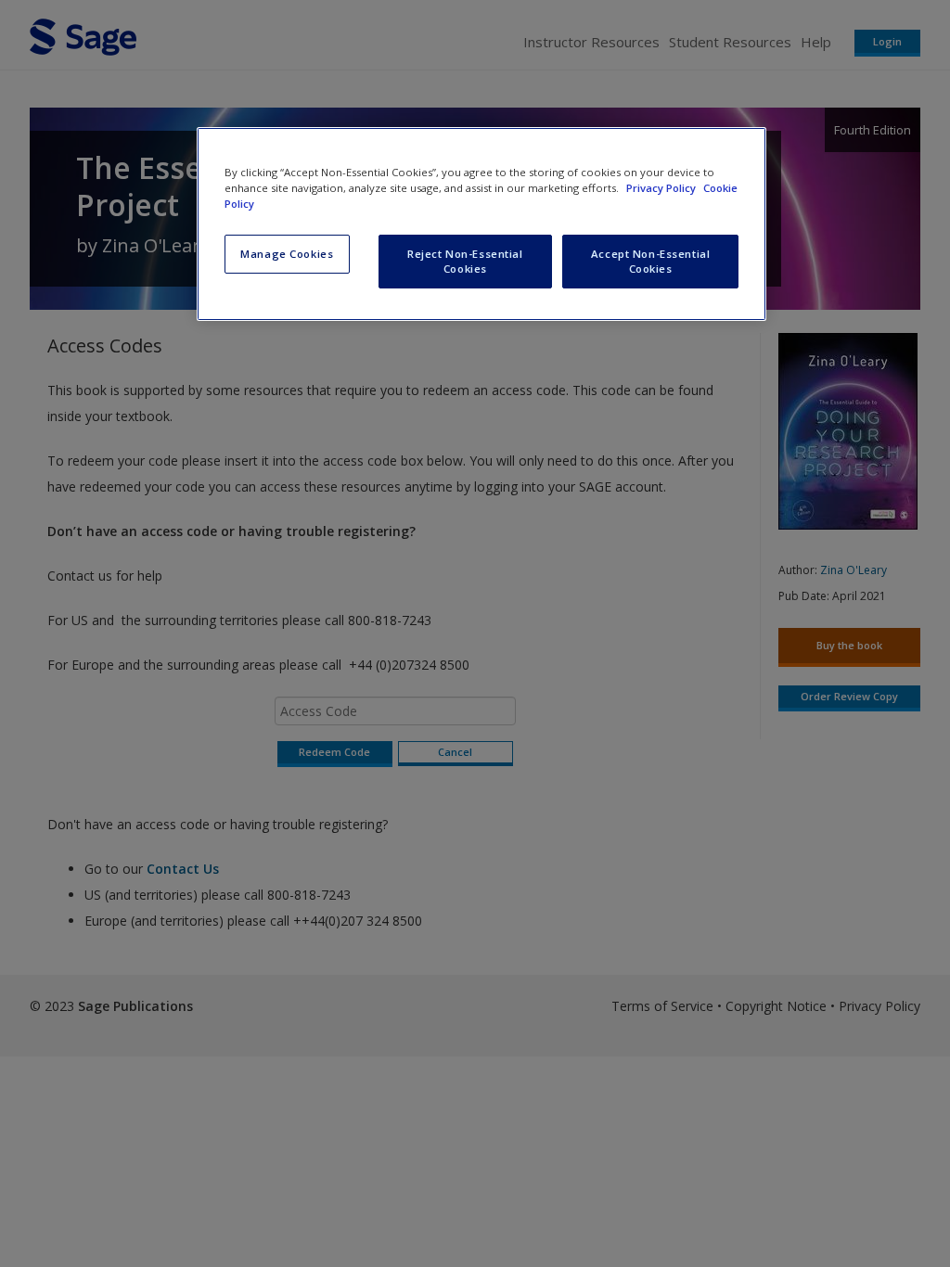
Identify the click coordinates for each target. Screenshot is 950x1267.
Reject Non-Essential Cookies (464, 261)
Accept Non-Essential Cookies (650, 261)
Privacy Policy (662, 188)
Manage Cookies (286, 254)
